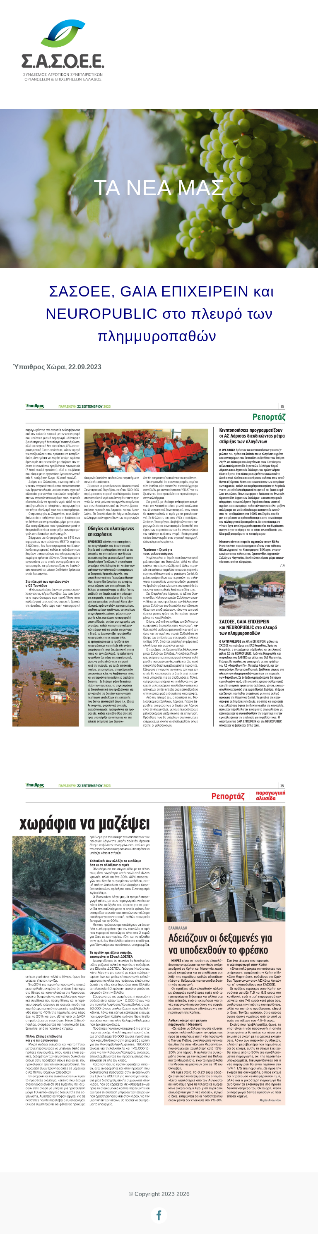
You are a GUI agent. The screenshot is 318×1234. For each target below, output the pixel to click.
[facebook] (159, 1215)
